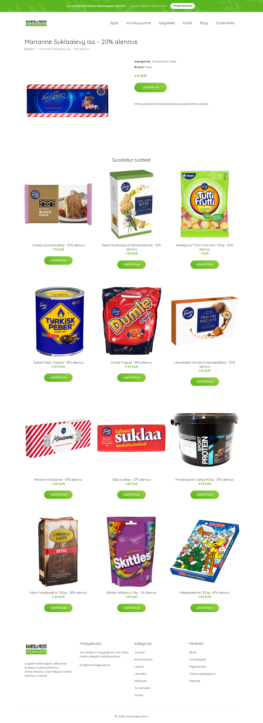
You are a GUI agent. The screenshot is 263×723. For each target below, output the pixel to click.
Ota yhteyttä (197, 659)
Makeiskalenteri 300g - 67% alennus (205, 593)
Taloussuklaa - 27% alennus (131, 479)
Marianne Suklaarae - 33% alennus (58, 479)
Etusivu (29, 49)
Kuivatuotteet (143, 659)
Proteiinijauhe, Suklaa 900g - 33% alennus (205, 479)
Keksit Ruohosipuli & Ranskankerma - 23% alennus (131, 247)
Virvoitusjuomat (138, 23)
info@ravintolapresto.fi (95, 665)
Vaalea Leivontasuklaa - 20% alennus (58, 245)
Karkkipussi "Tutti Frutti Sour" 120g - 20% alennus (204, 247)
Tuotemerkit (225, 23)
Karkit (187, 23)
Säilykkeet (167, 23)
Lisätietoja (150, 87)
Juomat (139, 652)
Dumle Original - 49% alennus (131, 362)
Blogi (204, 23)
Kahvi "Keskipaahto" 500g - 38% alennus (58, 593)
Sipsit (114, 23)
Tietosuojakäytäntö (202, 674)
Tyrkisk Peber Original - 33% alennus (58, 362)
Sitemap (194, 681)
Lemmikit (140, 674)
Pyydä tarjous (182, 5)
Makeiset (140, 681)
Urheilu (138, 695)
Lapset (139, 666)
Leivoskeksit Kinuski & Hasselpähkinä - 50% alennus (204, 364)
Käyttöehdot (197, 666)
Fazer (173, 61)
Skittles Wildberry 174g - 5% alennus (132, 593)
